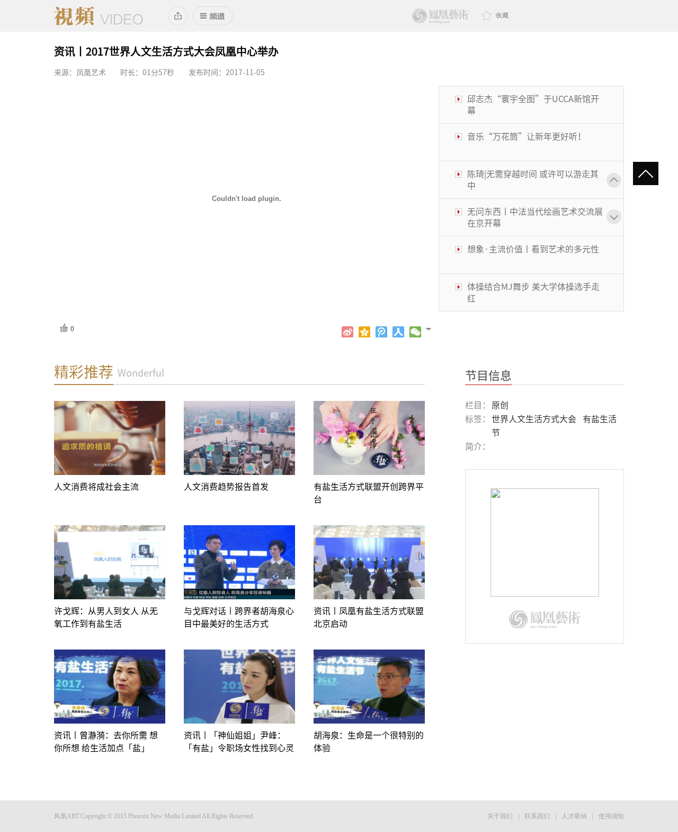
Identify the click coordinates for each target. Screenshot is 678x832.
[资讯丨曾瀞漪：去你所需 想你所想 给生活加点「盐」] (109, 687)
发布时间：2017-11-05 (227, 72)
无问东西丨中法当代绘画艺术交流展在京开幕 (535, 217)
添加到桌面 (178, 16)
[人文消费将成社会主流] (109, 438)
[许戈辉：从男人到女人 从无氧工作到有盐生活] (109, 562)
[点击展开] (433, 328)
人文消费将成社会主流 (96, 486)
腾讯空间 (364, 332)
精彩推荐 (83, 371)
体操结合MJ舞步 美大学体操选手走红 (533, 292)
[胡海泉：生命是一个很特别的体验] (369, 687)
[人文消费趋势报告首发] (239, 438)
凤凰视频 (98, 15)
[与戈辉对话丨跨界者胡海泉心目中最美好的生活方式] (239, 562)
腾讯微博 (381, 332)
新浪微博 (347, 332)
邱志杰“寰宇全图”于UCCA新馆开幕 (533, 105)
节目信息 (488, 375)
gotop (650, 174)
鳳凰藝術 (440, 16)
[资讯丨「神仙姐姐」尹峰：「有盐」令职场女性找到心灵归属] (239, 687)
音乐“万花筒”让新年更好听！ (526, 136)
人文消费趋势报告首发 (226, 486)
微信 (415, 332)
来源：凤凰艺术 (80, 72)
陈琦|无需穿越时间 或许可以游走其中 (533, 180)
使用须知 (611, 816)
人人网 (398, 332)
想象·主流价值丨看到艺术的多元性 (533, 249)
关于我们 (500, 816)
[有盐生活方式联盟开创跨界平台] (369, 438)
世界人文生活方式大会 (534, 419)
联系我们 (537, 816)
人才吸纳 (574, 816)
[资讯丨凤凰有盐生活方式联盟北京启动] (369, 562)
